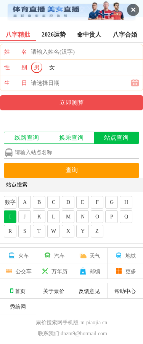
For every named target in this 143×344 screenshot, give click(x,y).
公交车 (24, 271)
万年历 (59, 271)
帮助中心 (125, 291)
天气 (95, 255)
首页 (20, 291)
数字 (10, 202)
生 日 (15, 83)
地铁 (130, 255)
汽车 (59, 255)
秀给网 (18, 306)
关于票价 (53, 291)
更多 (130, 271)
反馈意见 (89, 291)
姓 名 (15, 52)
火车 (23, 255)
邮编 (95, 271)
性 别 (15, 67)
